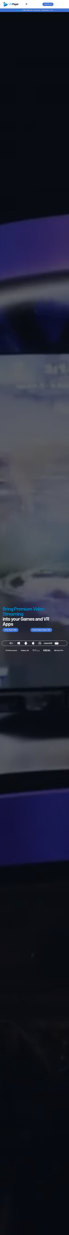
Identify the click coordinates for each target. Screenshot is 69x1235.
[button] (48, 4)
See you (19, 10)
